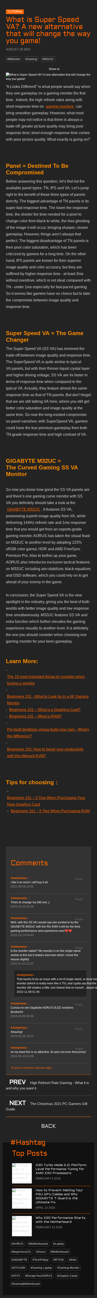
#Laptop (58, 1243)
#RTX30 (58, 1259)
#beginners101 (21, 1251)
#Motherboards (38, 1243)
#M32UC (48, 59)
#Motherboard (60, 1251)
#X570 (16, 1275)
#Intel (72, 1259)
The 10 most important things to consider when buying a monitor (46, 680)
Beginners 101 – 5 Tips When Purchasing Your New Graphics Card (46, 801)
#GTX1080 (18, 1267)
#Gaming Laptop (41, 1267)
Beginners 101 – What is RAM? (35, 716)
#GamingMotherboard (26, 1284)
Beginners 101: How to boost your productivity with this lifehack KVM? (45, 752)
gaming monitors (60, 106)
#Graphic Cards (67, 1275)
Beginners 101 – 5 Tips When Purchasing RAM (50, 811)
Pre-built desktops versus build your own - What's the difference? (48, 732)
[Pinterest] (86, 69)
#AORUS (17, 1243)
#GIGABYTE (19, 1259)
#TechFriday (40, 1259)
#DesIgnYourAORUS (38, 1275)
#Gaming (31, 59)
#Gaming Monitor (68, 1267)
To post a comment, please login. (32, 1067)
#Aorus (40, 1251)
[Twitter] (76, 69)
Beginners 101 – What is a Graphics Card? (45, 710)
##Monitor (13, 59)
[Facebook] (66, 69)
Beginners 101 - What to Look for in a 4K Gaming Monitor (48, 699)
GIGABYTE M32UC (23, 509)
